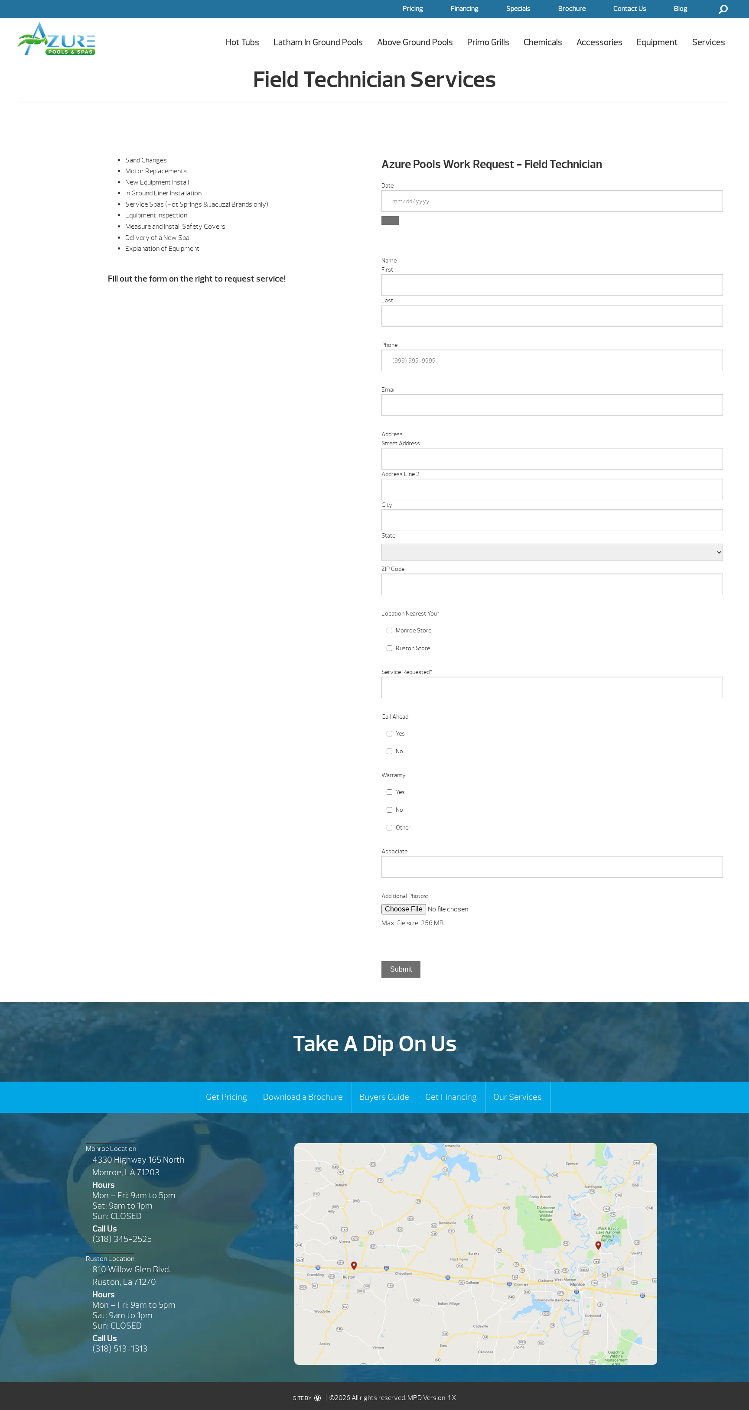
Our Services (517, 1097)
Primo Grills (488, 42)
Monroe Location (111, 1148)
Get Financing (451, 1097)
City (386, 505)
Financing (465, 8)
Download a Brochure (303, 1097)
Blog (680, 8)
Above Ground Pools (415, 42)
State (388, 535)
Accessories (599, 42)
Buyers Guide (384, 1097)
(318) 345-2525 (122, 1239)
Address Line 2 (400, 474)
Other (403, 827)
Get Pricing (226, 1097)
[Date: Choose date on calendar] (390, 220)
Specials (518, 8)
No (399, 751)
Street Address (400, 443)
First (387, 269)
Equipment (657, 42)
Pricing (413, 8)
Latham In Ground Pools (318, 42)
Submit (401, 969)
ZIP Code (392, 569)
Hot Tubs (242, 42)
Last (387, 300)
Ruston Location (110, 1258)
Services (708, 42)
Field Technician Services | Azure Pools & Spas (56, 38)
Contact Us (629, 8)
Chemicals (543, 42)
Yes (400, 733)
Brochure (572, 8)
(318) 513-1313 (119, 1348)
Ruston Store (413, 648)
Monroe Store (413, 630)
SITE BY (303, 1398)
